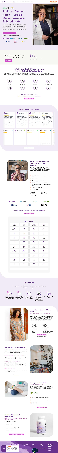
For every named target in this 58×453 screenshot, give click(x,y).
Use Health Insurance (32, 193)
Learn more (16, 375)
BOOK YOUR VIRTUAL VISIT (29, 98)
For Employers (26, 449)
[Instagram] (51, 446)
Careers (25, 448)
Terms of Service (42, 448)
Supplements (27, 1)
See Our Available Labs (42, 407)
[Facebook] (49, 446)
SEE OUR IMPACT (8, 60)
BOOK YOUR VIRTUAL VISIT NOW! (9, 32)
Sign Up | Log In (53, 1)
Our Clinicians (22, 1)
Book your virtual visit (41, 334)
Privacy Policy (42, 445)
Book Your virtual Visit (29, 213)
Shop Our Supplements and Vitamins (16, 434)
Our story (33, 445)
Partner (32, 1)
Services (17, 1)
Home (14, 1)
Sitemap (49, 450)
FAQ (24, 445)
